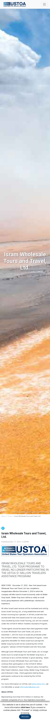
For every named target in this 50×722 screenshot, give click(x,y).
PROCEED (25, 717)
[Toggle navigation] (44, 4)
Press (10, 516)
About (3, 516)
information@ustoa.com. (30, 687)
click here (25, 707)
